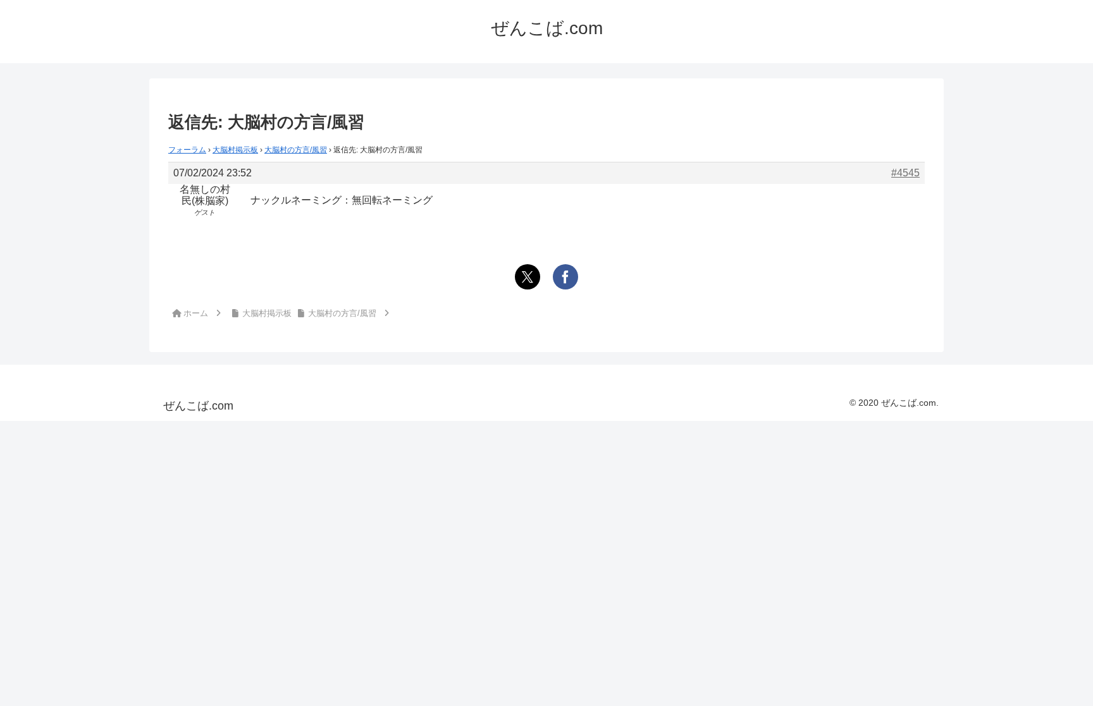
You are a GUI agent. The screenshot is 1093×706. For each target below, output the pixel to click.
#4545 (905, 172)
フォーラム (187, 149)
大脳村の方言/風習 (295, 149)
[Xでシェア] (527, 276)
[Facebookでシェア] (565, 276)
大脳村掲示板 (235, 149)
